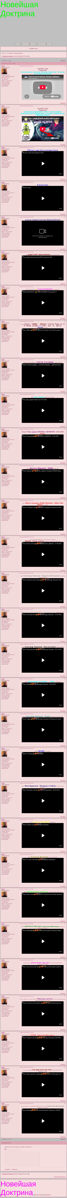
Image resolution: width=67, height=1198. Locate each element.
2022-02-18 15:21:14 (29, 465)
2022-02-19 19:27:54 (29, 854)
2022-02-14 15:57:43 (29, 251)
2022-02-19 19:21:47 (29, 713)
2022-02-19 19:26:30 (29, 819)
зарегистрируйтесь (18, 53)
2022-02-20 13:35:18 (29, 996)
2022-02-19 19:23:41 (29, 748)
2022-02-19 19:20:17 (29, 678)
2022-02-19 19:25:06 (29, 783)
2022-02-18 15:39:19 (29, 573)
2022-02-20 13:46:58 (29, 1032)
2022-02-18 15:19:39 (29, 429)
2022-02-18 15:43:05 (29, 644)
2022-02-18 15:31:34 (29, 500)
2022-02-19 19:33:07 (29, 960)
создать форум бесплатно (60, 1176)
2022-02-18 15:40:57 (29, 609)
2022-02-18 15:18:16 (29, 394)
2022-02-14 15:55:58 (29, 217)
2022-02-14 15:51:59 (29, 147)
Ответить (63, 60)
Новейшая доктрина (7, 56)
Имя (5, 1149)
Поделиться (22, 66)
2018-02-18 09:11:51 (29, 66)
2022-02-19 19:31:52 (29, 923)
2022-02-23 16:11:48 (29, 1103)
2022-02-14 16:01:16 (29, 286)
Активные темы (33, 48)
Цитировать (63, 103)
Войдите (10, 53)
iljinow (3, 66)
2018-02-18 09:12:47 (29, 105)
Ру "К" (15, 56)
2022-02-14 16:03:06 (29, 321)
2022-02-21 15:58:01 (29, 1067)
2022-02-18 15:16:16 (29, 359)
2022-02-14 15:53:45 (29, 182)
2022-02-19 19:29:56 (29, 889)
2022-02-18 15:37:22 (29, 536)
